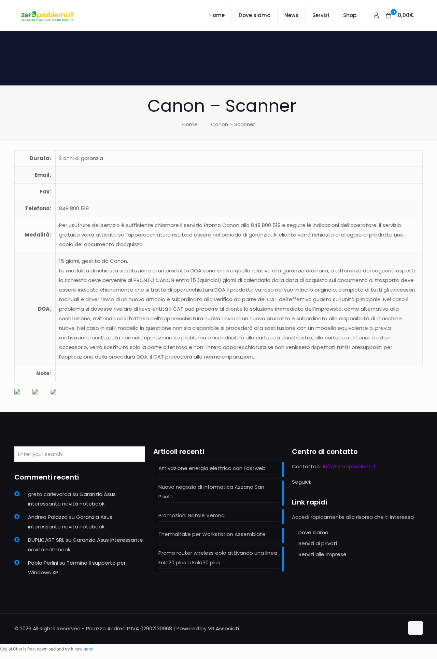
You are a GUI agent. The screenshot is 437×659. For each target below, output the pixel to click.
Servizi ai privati (317, 543)
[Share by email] (59, 397)
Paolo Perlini (43, 562)
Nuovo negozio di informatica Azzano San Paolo (211, 491)
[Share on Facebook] (22, 397)
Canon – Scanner (233, 124)
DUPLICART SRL (46, 539)
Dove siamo (313, 532)
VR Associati (223, 628)
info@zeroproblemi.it (349, 466)
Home (190, 124)
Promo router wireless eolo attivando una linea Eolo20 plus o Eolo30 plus (217, 557)
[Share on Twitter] (40, 397)
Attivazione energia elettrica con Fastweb (212, 468)
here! (88, 648)
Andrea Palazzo (48, 517)
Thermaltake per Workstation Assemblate (212, 534)
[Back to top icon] (415, 628)
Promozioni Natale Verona (191, 515)
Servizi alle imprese (322, 554)
